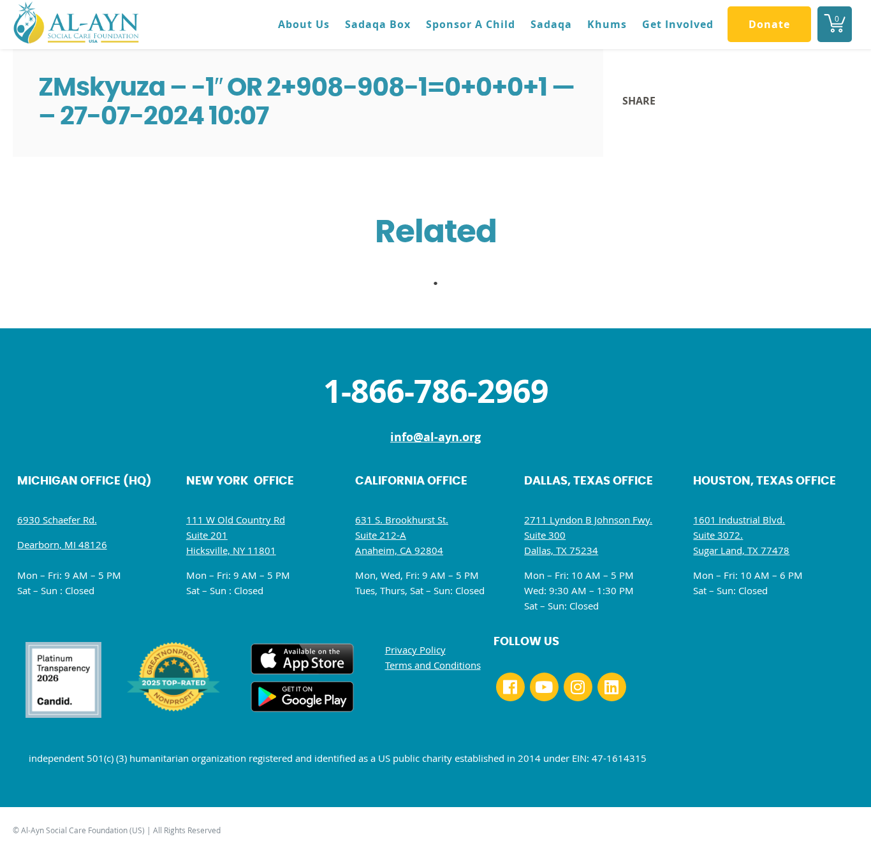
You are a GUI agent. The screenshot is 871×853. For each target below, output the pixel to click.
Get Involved (678, 24)
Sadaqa (551, 24)
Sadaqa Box (378, 24)
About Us (304, 24)
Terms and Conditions (433, 665)
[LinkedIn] (611, 687)
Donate (769, 24)
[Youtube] (544, 687)
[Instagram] (578, 687)
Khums (607, 24)
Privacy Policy (415, 649)
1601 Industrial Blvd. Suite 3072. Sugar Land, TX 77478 (741, 535)
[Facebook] (510, 687)
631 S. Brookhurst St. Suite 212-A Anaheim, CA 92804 (401, 535)
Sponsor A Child (470, 24)
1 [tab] (441, 287)
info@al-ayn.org (435, 437)
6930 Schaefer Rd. (57, 519)
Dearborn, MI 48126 (62, 544)
